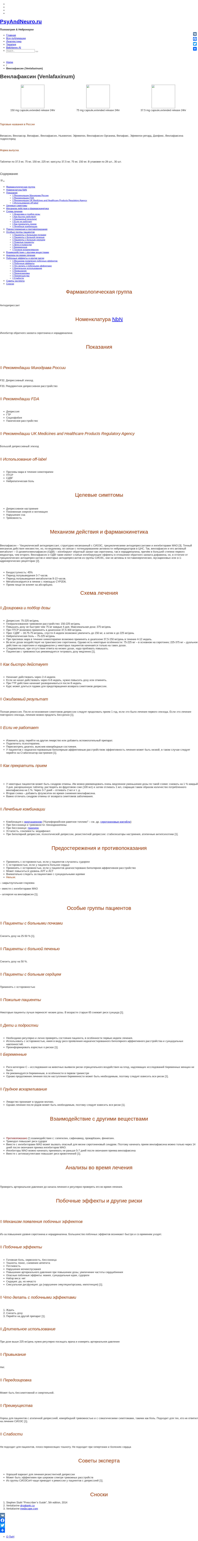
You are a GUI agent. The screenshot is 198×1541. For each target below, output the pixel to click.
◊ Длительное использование (27, 268)
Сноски (10, 283)
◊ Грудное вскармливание (25, 249)
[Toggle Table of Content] (2, 181)
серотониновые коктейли (115, 821)
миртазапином (33, 821)
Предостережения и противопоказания (26, 229)
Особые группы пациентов (20, 232)
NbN (117, 319)
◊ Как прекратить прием (24, 224)
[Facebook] (99, 1520)
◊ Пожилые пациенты (23, 242)
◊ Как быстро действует (24, 216)
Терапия (11, 44)
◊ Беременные (19, 247)
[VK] (99, 1515)
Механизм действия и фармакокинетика (27, 208)
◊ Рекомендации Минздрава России (30, 195)
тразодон (33, 828)
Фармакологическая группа (20, 187)
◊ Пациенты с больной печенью (28, 237)
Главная (11, 35)
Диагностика (13, 41)
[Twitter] (99, 1525)
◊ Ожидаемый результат (24, 219)
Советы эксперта (15, 281)
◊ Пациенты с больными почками (29, 235)
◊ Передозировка (21, 273)
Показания (11, 192)
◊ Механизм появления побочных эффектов (34, 261)
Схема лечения (14, 211)
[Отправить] (99, 1530)
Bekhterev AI (13, 47)
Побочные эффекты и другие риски (25, 258)
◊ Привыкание (19, 271)
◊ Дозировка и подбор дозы (26, 214)
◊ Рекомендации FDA (23, 198)
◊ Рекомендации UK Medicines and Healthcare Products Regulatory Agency (49, 200)
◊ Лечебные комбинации (24, 226)
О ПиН (10, 1536)
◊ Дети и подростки (22, 245)
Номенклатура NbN (16, 189)
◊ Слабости (18, 278)
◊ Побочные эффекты (23, 263)
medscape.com (29, 1508)
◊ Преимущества (20, 276)
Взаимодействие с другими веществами (27, 252)
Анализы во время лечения (20, 255)
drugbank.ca (27, 1505)
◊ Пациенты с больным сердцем (28, 240)
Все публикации (16, 38)
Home (9, 62)
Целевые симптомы (16, 205)
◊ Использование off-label (25, 203)
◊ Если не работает (22, 221)
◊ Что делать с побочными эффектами (32, 266)
